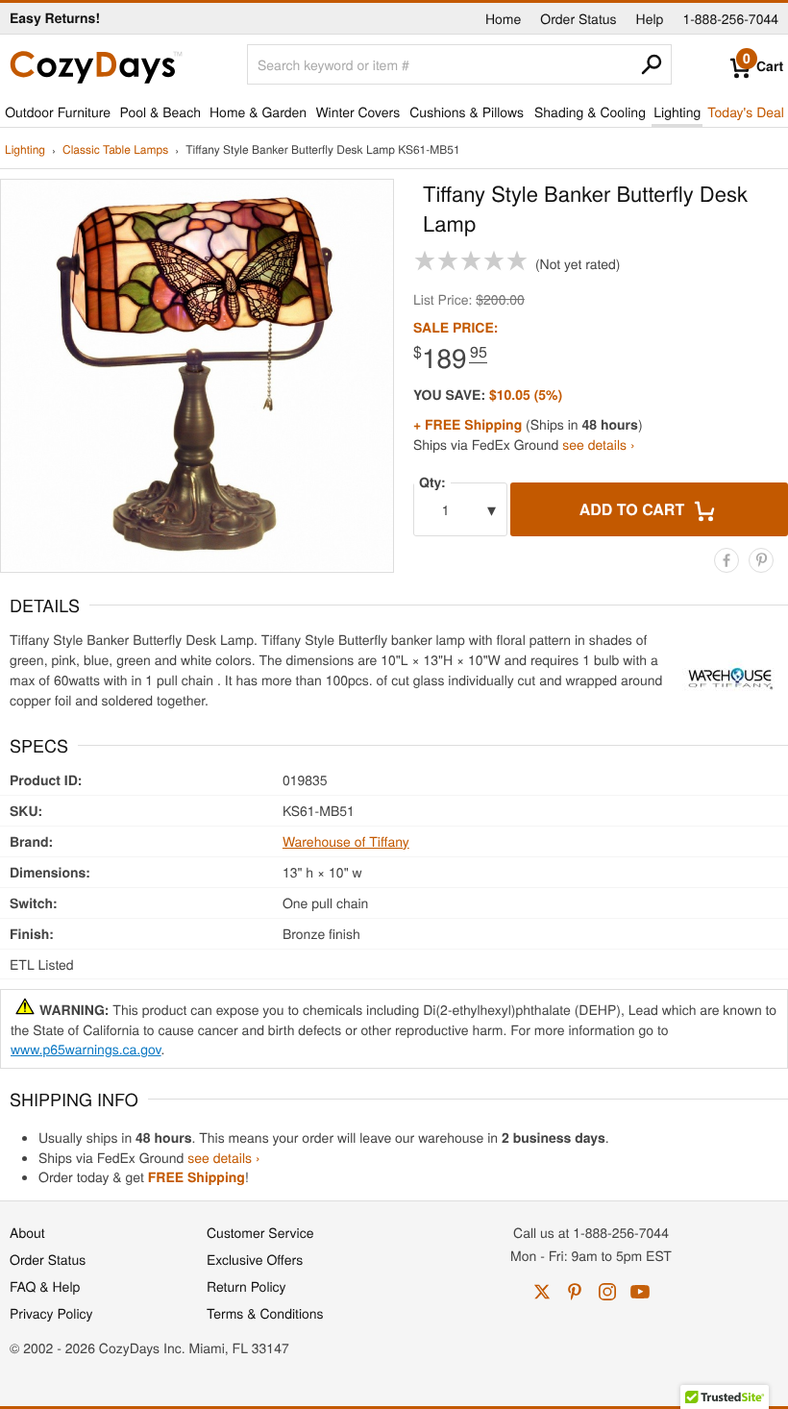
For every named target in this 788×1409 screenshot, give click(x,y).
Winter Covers (357, 111)
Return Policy (246, 1286)
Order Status (578, 18)
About (27, 1232)
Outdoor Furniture (58, 111)
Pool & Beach (159, 111)
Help (650, 18)
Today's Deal (745, 111)
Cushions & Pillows (466, 111)
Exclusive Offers (255, 1259)
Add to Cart (634, 509)
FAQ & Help (45, 1286)
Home (503, 18)
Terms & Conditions (265, 1312)
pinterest (574, 1291)
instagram (607, 1291)
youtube (640, 1291)
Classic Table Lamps (115, 150)
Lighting (677, 111)
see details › (598, 444)
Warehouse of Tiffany (346, 841)
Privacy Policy (51, 1312)
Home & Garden (258, 111)
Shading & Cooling (590, 111)
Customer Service (260, 1232)
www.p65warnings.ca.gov (86, 1048)
